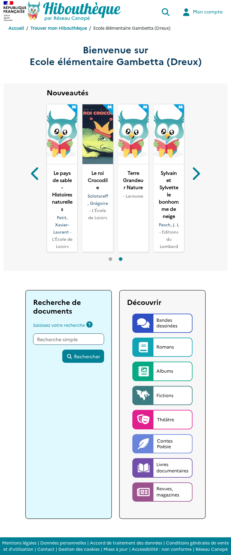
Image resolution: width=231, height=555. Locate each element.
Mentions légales (19, 543)
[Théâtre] (162, 426)
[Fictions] (162, 401)
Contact (45, 549)
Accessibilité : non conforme (162, 549)
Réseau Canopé (212, 549)
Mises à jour (115, 549)
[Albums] (162, 377)
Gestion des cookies (79, 549)
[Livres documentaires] (162, 474)
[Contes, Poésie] (162, 450)
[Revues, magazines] (162, 498)
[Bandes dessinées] (162, 329)
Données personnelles (63, 543)
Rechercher (86, 363)
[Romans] (162, 353)
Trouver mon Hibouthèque (58, 28)
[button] (35, 178)
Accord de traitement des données (126, 543)
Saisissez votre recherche (59, 332)
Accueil (16, 28)
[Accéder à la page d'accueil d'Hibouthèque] (74, 11)
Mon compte (207, 11)
